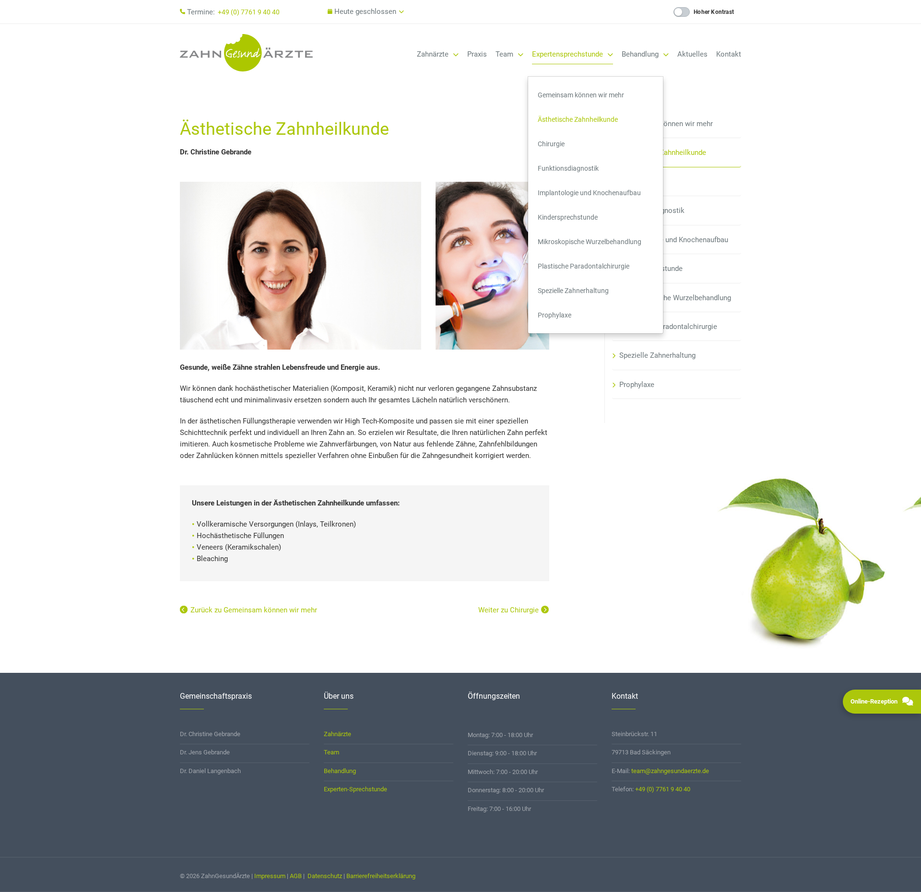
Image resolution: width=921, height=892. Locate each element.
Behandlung (641, 54)
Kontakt (728, 54)
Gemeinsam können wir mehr (581, 95)
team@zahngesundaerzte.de (670, 771)
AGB (296, 876)
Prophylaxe (554, 315)
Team (505, 54)
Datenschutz (324, 876)
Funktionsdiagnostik (568, 168)
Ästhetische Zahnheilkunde (578, 119)
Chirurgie (551, 144)
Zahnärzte (433, 54)
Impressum (269, 876)
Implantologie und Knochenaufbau (589, 193)
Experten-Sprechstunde (355, 789)
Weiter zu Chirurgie (508, 610)
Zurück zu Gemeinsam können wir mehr (253, 610)
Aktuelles (692, 54)
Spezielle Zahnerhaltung (573, 290)
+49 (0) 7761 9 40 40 (249, 12)
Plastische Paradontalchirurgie (583, 266)
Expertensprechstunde (568, 54)
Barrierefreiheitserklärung (380, 876)
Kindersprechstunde (568, 217)
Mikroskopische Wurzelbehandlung (589, 242)
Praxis (477, 54)
